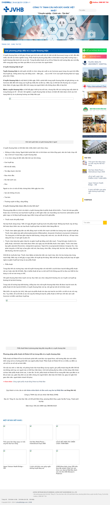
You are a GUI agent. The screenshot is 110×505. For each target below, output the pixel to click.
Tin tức (18, 44)
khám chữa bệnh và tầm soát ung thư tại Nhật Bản (45, 390)
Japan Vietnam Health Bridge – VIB (95, 184)
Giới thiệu (31, 499)
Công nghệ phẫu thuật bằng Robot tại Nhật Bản (29, 381)
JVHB (13, 44)
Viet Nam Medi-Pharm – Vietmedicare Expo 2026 (96, 171)
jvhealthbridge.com (22, 502)
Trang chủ (6, 44)
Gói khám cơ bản (12, 499)
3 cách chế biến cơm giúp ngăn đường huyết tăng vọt (97, 191)
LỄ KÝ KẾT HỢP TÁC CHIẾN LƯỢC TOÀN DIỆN (97, 177)
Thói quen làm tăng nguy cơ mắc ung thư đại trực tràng (96, 163)
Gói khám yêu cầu (23, 499)
